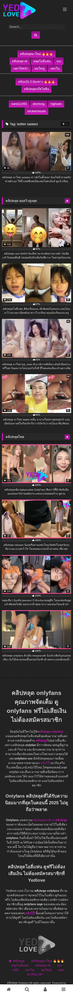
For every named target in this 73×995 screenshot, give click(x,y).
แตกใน (55, 68)
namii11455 (19, 103)
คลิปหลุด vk (19, 61)
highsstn (56, 103)
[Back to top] (57, 982)
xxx (59, 61)
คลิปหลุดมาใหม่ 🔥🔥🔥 (36, 53)
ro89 (15, 969)
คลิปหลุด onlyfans (51, 731)
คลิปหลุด (41, 740)
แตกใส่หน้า (20, 68)
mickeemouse (36, 111)
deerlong (39, 103)
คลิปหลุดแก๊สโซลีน (36, 89)
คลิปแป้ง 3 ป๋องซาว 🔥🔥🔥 (36, 81)
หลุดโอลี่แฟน (42, 61)
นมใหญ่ (39, 68)
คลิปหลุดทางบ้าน (43, 820)
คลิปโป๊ (45, 763)
